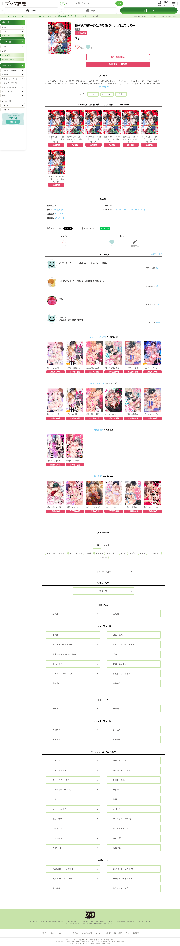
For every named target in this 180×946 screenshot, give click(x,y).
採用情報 (136, 933)
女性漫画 (117, 739)
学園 (115, 799)
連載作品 (117, 848)
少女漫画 (56, 739)
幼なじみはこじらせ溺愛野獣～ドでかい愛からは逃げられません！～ (152, 507)
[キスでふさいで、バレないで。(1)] (113, 389)
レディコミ (57, 828)
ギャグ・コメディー (61, 809)
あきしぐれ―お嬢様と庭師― (94, 507)
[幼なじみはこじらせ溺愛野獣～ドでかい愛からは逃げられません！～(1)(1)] (152, 482)
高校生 (104, 557)
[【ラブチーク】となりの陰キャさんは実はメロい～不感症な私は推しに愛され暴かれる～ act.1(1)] (152, 343)
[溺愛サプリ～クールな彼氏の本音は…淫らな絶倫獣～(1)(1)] (74, 482)
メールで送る (89, 228)
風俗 (143, 553)
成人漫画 (117, 838)
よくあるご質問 (86, 933)
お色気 (100, 553)
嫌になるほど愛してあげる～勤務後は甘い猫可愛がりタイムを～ (55, 368)
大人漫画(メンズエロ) (62, 879)
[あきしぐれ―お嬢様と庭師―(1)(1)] (94, 482)
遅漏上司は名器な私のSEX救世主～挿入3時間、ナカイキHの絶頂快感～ (94, 368)
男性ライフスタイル (122, 674)
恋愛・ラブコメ (120, 761)
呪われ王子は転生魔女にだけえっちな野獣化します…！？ (55, 461)
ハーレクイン (76, 553)
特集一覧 (103, 591)
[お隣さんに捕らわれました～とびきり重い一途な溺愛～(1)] (74, 343)
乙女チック (60, 218)
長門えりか (58, 210)
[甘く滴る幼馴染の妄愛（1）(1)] (113, 343)
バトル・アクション (122, 770)
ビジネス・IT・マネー (62, 645)
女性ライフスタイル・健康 (64, 654)
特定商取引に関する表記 (114, 933)
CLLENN (59, 214)
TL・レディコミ (28, 16)
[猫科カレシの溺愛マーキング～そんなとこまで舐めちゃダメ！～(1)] (75, 436)
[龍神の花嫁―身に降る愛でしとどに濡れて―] (59, 23)
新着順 (116, 709)
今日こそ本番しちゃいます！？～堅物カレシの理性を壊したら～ (133, 507)
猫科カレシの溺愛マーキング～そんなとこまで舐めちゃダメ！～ (74, 461)
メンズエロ (57, 838)
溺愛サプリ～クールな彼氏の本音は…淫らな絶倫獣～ (74, 507)
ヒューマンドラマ (60, 770)
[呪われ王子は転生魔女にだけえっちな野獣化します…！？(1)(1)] (55, 436)
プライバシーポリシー (48, 933)
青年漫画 (117, 730)
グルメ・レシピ (120, 654)
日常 (54, 799)
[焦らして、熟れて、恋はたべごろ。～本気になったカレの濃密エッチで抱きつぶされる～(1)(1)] (113, 482)
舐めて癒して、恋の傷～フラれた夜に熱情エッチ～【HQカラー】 (55, 507)
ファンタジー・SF (61, 780)
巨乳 (90, 553)
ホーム (6, 16)
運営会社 (127, 933)
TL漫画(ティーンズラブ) (64, 869)
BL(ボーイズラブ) (121, 828)
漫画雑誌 (56, 888)
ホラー (116, 790)
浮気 (134, 553)
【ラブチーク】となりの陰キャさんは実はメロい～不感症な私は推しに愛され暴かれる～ (152, 368)
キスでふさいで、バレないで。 (113, 414)
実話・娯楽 (118, 635)
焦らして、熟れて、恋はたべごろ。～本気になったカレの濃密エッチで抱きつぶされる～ (113, 507)
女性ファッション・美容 (124, 645)
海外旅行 (117, 683)
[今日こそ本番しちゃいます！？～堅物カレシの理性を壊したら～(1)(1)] (133, 482)
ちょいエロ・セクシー (57, 553)
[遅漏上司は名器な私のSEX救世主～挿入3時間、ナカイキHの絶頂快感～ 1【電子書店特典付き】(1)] (94, 343)
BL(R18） (57, 848)
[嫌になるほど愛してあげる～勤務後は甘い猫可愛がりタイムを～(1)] (55, 343)
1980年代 (112, 553)
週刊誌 (55, 635)
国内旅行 (56, 683)
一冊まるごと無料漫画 (123, 879)
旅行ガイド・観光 (121, 888)
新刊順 (55, 614)
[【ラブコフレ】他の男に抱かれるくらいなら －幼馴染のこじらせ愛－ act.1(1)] (133, 343)
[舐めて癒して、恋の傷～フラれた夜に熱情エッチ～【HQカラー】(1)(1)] (55, 482)
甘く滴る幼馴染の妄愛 (113, 368)
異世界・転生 (119, 780)
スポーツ (117, 809)
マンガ (15, 16)
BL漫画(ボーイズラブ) (123, 869)
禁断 (124, 553)
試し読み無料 (118, 57)
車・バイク (57, 664)
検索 (119, 3)
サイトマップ (98, 933)
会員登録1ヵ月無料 (118, 64)
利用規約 (76, 933)
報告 (158, 268)
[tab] (31, 10)
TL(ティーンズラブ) (46, 16)
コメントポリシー (64, 933)
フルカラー (155, 553)
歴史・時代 (57, 819)
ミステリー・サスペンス (63, 790)
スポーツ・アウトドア (62, 674)
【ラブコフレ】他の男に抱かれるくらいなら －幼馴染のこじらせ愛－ (133, 368)
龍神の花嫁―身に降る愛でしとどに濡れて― (74, 16)
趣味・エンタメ (120, 664)
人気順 (116, 614)
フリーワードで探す (103, 572)
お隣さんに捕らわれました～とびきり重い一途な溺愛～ (74, 368)
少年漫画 (56, 730)
